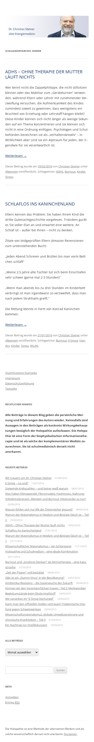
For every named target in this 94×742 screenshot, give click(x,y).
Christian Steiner (69, 166)
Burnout (70, 172)
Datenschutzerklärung (19, 383)
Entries (12, 702)
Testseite (11, 389)
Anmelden (12, 697)
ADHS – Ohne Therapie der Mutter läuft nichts (43, 74)
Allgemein (11, 172)
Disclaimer (70, 734)
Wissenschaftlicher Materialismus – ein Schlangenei (38, 546)
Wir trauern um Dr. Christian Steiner (28, 478)
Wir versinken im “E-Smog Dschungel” (29, 599)
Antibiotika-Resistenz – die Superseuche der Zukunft (39, 583)
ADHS (59, 172)
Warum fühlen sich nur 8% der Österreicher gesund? (39, 509)
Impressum (12, 378)
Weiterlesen (16, 156)
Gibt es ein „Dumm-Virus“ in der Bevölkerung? (34, 578)
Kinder (81, 172)
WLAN (34, 346)
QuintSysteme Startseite (21, 373)
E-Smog (73, 340)
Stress (9, 177)
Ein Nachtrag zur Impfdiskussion (26, 625)
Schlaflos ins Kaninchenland (40, 204)
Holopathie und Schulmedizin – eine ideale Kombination (41, 551)
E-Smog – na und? (16, 483)
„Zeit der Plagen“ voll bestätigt (24, 572)
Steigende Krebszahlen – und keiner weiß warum (36, 488)
